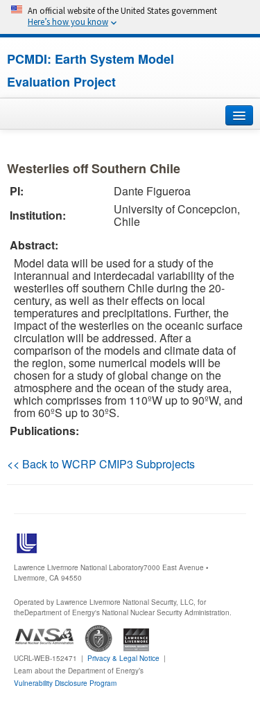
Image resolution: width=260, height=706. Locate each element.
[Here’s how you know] (130, 17)
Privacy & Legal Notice (123, 658)
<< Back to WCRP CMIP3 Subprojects (101, 464)
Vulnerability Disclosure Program (65, 683)
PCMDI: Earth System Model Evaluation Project (90, 70)
